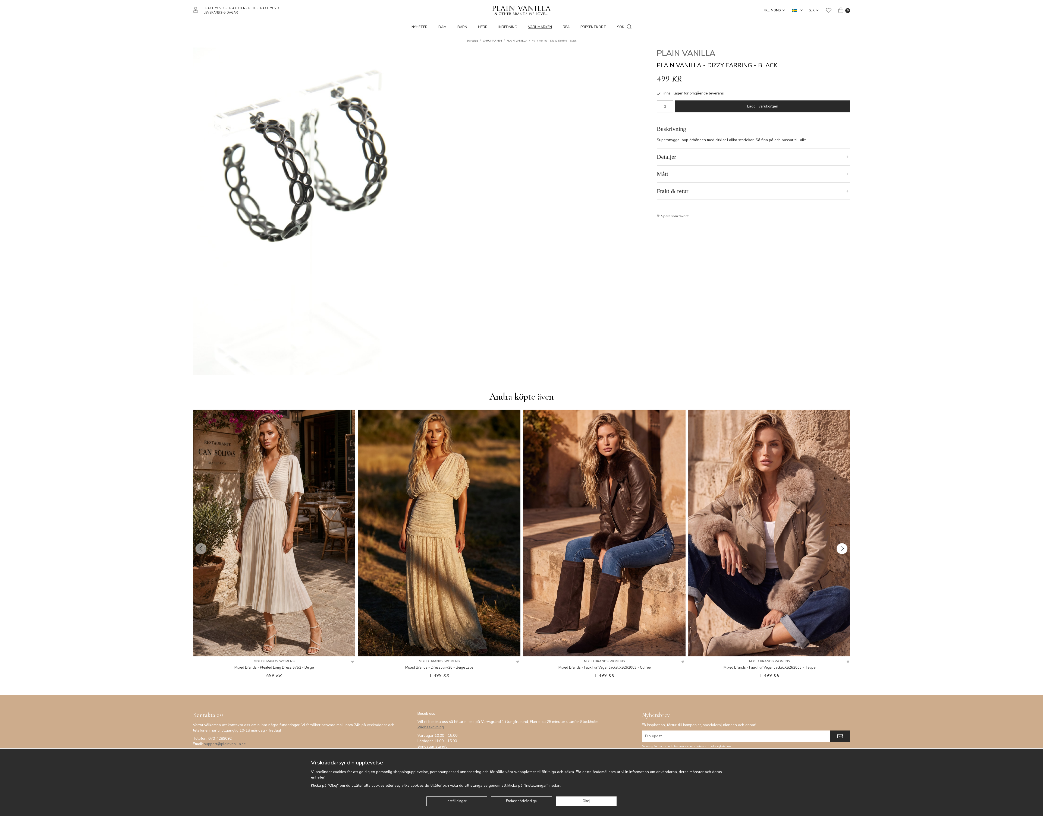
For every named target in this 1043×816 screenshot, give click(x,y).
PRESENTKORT (593, 27)
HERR (483, 27)
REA (566, 27)
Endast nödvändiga (521, 801)
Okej (586, 801)
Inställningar (457, 801)
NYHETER (419, 27)
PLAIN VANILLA (686, 53)
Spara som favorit (674, 216)
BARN (462, 27)
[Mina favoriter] (828, 10)
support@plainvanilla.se (225, 744)
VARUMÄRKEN (540, 27)
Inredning (507, 27)
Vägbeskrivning (430, 727)
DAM (442, 27)
